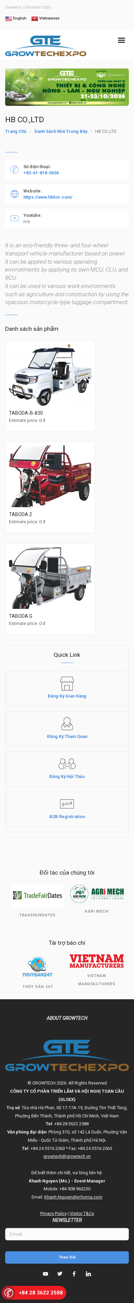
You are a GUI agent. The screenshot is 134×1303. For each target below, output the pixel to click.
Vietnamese (48, 18)
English (19, 18)
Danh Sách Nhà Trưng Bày (60, 131)
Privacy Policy (53, 1213)
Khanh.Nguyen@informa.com (73, 1197)
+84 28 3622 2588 (41, 1293)
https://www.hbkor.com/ (47, 197)
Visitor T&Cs (82, 1213)
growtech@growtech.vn (67, 1156)
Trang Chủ (15, 131)
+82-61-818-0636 (41, 172)
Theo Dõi (67, 1257)
